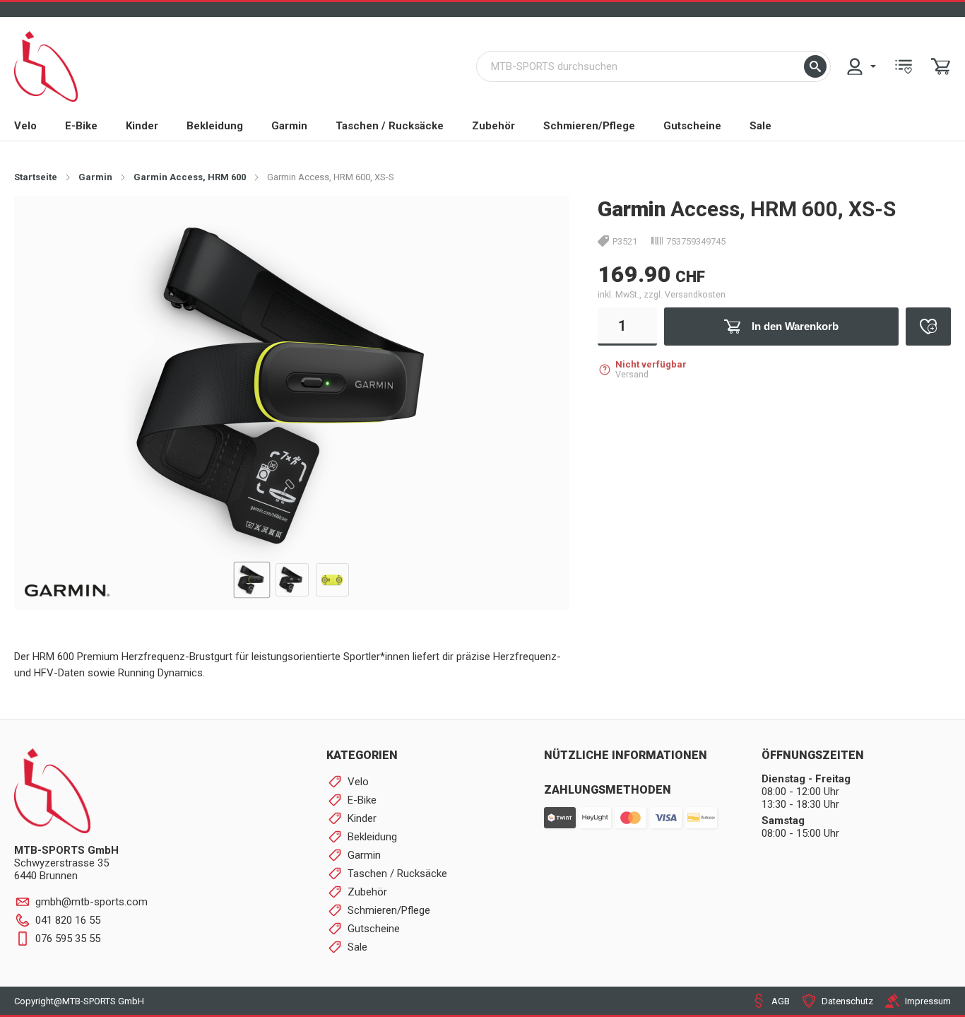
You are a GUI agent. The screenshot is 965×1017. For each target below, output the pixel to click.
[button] (815, 66)
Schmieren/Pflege (589, 125)
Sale (760, 125)
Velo (25, 125)
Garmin (289, 125)
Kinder (142, 125)
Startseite (35, 177)
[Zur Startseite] (46, 66)
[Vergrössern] (536, 229)
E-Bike (81, 125)
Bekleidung (215, 125)
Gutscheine (692, 125)
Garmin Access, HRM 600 (190, 177)
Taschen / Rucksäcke (390, 125)
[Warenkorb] (941, 66)
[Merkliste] (903, 66)
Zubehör (493, 125)
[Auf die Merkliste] (928, 326)
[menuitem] (860, 66)
